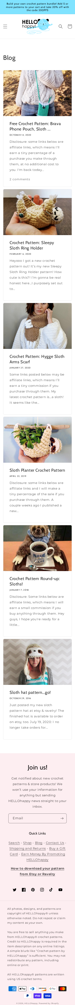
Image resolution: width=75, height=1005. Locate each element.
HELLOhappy (31, 1003)
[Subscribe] (61, 818)
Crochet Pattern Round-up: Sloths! (35, 581)
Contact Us (55, 843)
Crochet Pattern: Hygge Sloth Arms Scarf (37, 359)
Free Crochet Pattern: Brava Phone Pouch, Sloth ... (35, 126)
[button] (5, 26)
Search (14, 843)
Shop (27, 843)
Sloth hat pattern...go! (30, 692)
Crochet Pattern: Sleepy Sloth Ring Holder (32, 245)
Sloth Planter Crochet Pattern (37, 470)
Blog (38, 843)
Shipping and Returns (27, 848)
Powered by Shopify (49, 1003)
